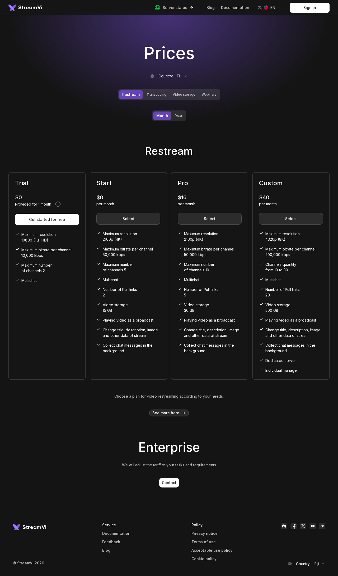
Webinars (209, 94)
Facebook (293, 526)
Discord (284, 526)
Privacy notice (204, 533)
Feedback (111, 542)
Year (178, 116)
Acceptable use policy (211, 550)
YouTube (312, 526)
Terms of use (203, 542)
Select (128, 218)
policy (204, 559)
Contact (169, 482)
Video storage (184, 94)
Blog (210, 7)
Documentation (235, 7)
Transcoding (156, 94)
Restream (131, 94)
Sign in (309, 7)
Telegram (322, 526)
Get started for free (47, 219)
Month (162, 115)
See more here (165, 413)
